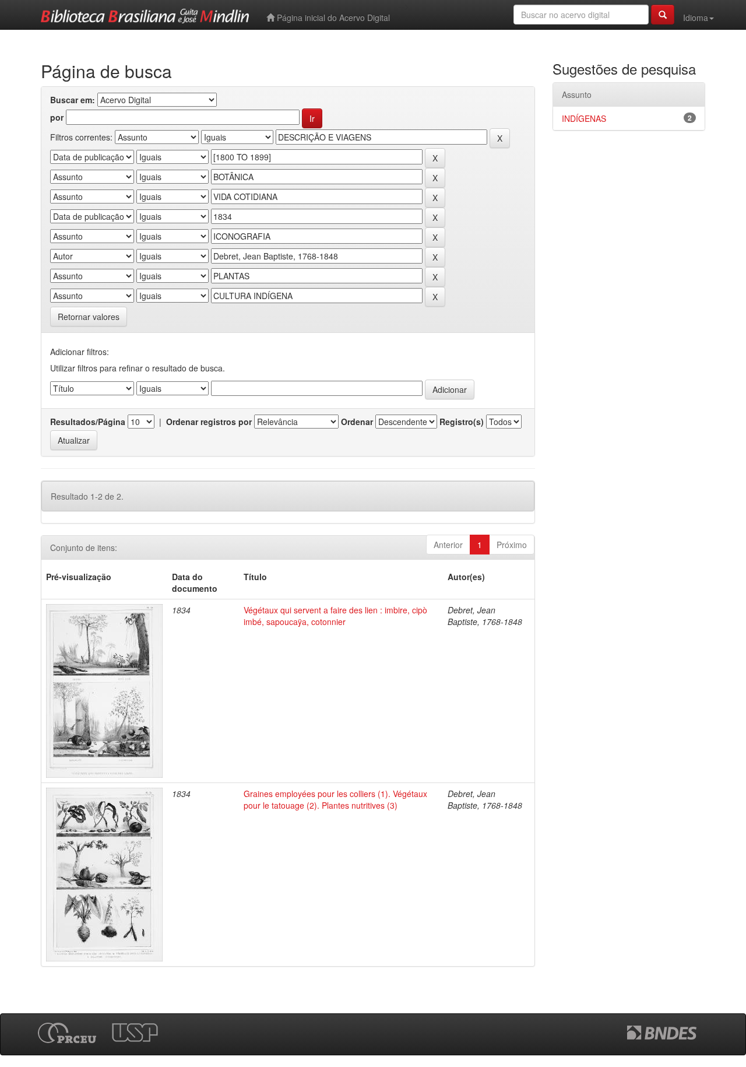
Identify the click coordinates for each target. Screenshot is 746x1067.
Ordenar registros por (209, 421)
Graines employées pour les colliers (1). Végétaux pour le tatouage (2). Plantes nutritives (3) (335, 799)
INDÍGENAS (584, 118)
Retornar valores (88, 316)
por (57, 117)
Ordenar (357, 421)
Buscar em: (72, 100)
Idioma (695, 17)
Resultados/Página (87, 421)
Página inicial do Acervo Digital (332, 17)
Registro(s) (461, 421)
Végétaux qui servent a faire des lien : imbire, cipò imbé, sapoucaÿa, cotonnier (335, 615)
